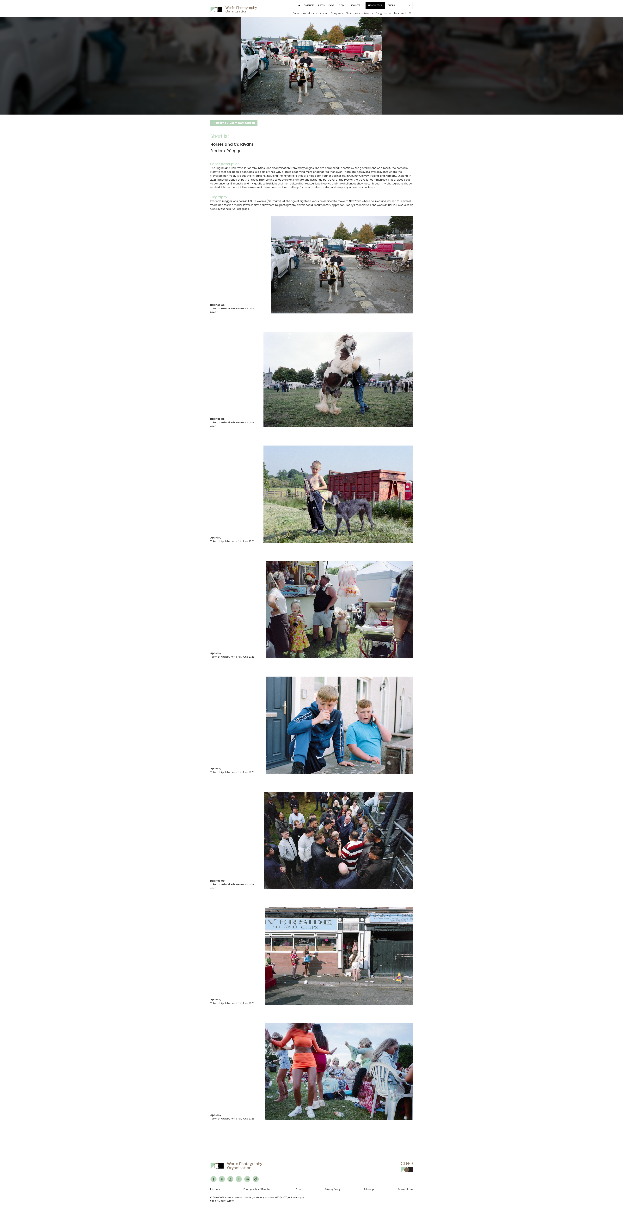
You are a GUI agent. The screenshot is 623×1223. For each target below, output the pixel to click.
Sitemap (369, 1189)
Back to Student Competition (235, 123)
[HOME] (299, 5)
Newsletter (375, 5)
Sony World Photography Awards (352, 13)
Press (321, 5)
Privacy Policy (332, 1189)
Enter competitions (305, 13)
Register (355, 5)
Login (341, 5)
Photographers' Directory (258, 1189)
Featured (400, 13)
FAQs (331, 5)
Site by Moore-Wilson (222, 1200)
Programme (383, 13)
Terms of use (405, 1189)
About (324, 13)
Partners (309, 5)
